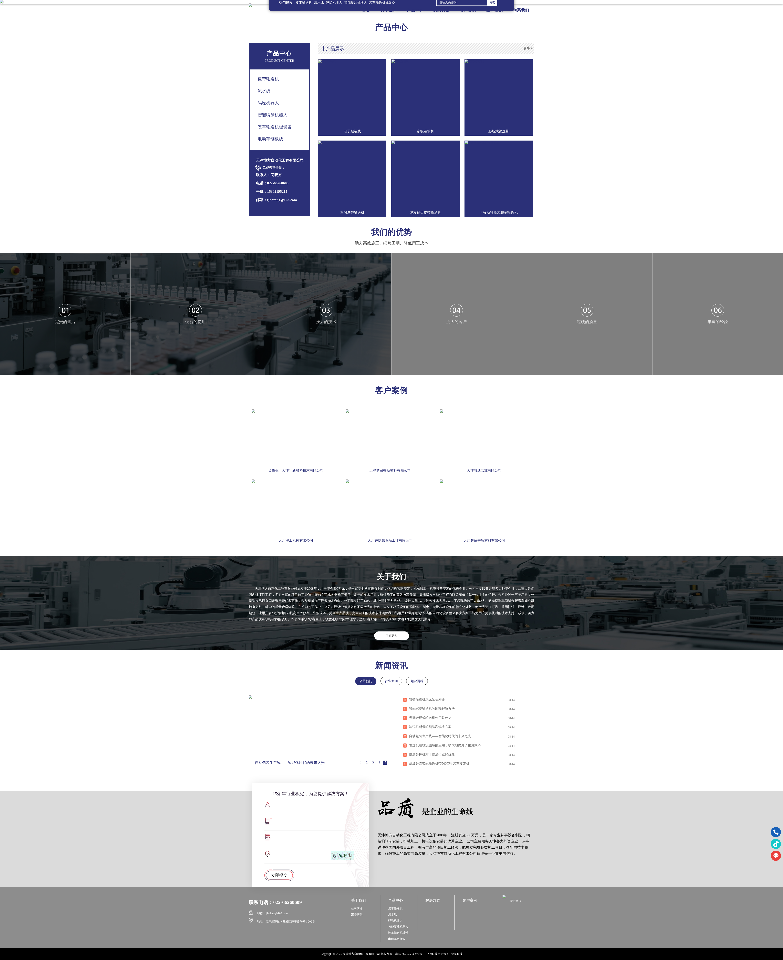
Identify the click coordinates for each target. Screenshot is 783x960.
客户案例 (468, 10)
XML (431, 954)
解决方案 (441, 10)
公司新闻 (365, 681)
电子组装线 (352, 131)
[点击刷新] (342, 855)
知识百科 (417, 681)
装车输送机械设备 (275, 126)
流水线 (264, 90)
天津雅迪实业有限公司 (484, 470)
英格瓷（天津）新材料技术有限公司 (296, 470)
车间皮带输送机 (352, 212)
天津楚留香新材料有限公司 (390, 470)
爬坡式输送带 (498, 131)
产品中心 (415, 10)
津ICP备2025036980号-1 (410, 954)
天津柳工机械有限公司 (296, 540)
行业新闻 (391, 681)
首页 (366, 10)
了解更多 (391, 635)
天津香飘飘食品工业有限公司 (390, 540)
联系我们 (521, 10)
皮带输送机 (268, 78)
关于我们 (388, 10)
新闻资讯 (494, 10)
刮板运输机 (425, 131)
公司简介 (357, 908)
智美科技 (456, 954)
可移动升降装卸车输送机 (499, 212)
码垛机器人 (268, 102)
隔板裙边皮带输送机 (425, 212)
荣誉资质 (357, 914)
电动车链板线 (270, 138)
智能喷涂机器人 (273, 114)
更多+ (528, 48)
